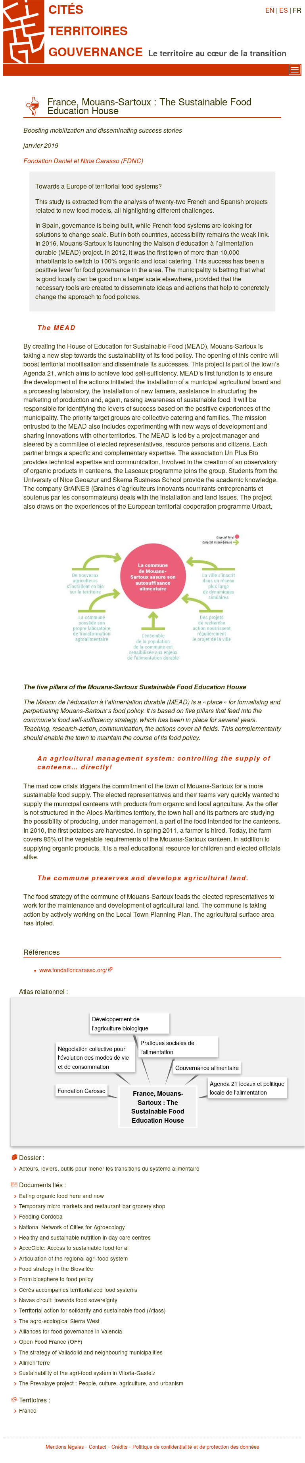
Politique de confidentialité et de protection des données (195, 1446)
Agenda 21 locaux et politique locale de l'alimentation (247, 1087)
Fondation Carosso (82, 1090)
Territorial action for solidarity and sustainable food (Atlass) (92, 1310)
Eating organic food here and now (61, 1196)
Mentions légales (65, 1446)
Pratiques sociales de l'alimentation (167, 1046)
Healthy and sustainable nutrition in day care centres (85, 1237)
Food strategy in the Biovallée (56, 1268)
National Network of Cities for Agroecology (72, 1227)
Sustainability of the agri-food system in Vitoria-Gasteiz (87, 1373)
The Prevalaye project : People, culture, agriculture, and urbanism (101, 1383)
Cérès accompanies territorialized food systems (78, 1289)
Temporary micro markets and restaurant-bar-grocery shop (92, 1206)
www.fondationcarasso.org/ (73, 969)
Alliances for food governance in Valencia (70, 1331)
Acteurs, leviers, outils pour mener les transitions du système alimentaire (109, 1168)
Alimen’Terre (34, 1362)
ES (283, 10)
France (27, 1410)
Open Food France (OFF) (50, 1341)
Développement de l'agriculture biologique (120, 1023)
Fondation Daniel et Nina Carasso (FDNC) (83, 160)
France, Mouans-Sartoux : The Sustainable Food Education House (157, 1106)
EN (269, 10)
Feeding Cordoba (41, 1216)
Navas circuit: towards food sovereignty (68, 1300)
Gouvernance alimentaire (207, 1067)
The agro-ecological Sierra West (59, 1321)
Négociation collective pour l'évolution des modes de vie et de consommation (93, 1057)
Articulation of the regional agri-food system (73, 1258)
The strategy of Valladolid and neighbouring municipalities (91, 1352)
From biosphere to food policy (56, 1279)
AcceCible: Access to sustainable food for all (74, 1247)
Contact (97, 1446)
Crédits (119, 1446)
